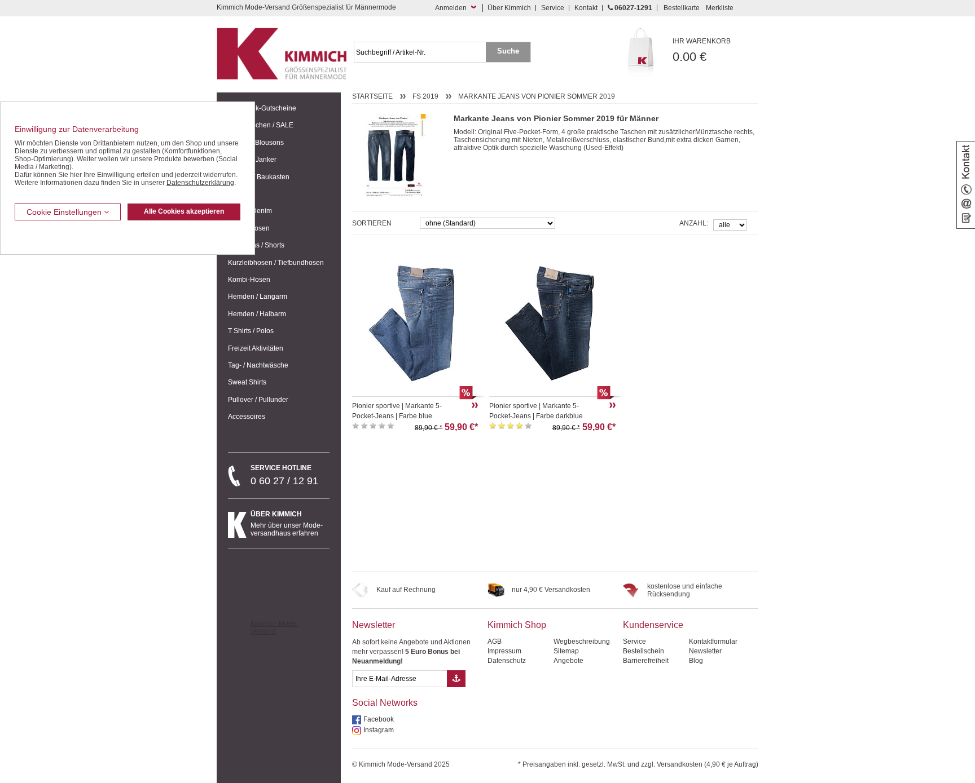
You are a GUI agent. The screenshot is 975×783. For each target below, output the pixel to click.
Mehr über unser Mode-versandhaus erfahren (287, 523)
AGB (495, 641)
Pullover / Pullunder (258, 400)
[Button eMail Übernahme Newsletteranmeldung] (456, 678)
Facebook (378, 719)
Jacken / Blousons (256, 143)
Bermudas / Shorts (256, 245)
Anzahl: (693, 223)
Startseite (372, 96)
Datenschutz (507, 661)
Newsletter (373, 625)
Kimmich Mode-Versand (274, 627)
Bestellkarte (682, 8)
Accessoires (246, 417)
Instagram (378, 730)
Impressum (504, 651)
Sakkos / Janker (252, 159)
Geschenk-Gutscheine (262, 108)
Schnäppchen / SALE (260, 125)
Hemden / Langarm (257, 296)
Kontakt (586, 8)
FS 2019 (425, 96)
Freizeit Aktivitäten (255, 348)
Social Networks (385, 702)
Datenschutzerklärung (200, 183)
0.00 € (702, 50)
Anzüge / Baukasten (258, 177)
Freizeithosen (249, 228)
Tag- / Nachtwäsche (258, 365)
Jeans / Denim (250, 211)
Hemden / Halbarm (257, 314)
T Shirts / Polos (251, 331)
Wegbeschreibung (582, 641)
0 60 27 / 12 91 (284, 475)
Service (552, 8)
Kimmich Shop (517, 625)
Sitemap (566, 651)
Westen (239, 194)
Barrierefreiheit (646, 661)
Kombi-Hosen (249, 280)
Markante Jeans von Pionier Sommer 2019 (536, 96)
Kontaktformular (713, 641)
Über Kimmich (509, 8)
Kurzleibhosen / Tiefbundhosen (276, 263)
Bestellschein (643, 651)
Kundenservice (653, 625)
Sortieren (372, 223)
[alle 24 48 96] (730, 224)
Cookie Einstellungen (65, 211)
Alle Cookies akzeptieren (184, 211)
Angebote (568, 661)
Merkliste (720, 8)
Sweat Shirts (247, 382)
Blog (696, 661)
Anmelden (451, 8)
